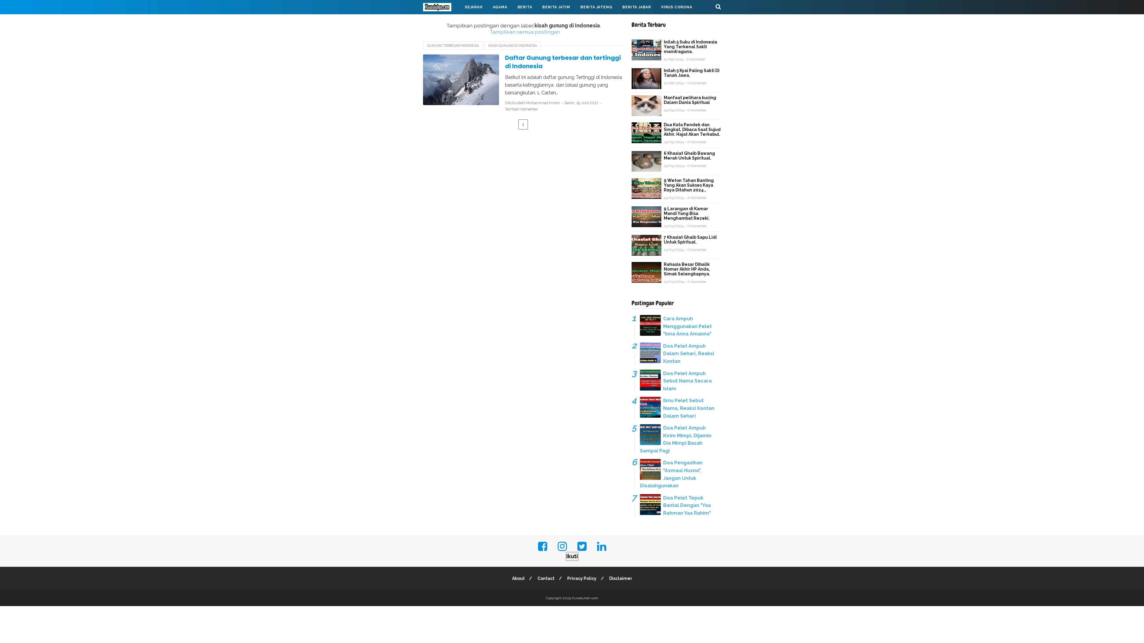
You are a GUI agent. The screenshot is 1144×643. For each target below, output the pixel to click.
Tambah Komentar (521, 109)
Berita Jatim (556, 7)
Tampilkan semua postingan (524, 32)
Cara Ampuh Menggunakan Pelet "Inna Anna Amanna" (687, 326)
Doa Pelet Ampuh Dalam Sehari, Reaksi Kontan (688, 353)
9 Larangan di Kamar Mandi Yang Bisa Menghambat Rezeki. (687, 213)
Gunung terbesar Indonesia (453, 46)
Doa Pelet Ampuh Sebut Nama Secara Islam (687, 381)
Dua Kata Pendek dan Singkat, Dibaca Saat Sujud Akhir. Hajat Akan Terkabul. (692, 129)
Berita (524, 7)
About (518, 578)
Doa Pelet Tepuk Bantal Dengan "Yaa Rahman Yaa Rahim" (687, 505)
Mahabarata (442, 21)
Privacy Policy (581, 578)
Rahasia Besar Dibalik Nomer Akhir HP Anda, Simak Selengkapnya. (687, 269)
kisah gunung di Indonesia (512, 46)
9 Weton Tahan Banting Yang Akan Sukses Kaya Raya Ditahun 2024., (689, 185)
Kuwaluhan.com (585, 598)
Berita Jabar (636, 7)
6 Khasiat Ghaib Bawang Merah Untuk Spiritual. (689, 155)
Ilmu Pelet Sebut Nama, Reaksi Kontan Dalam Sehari (688, 408)
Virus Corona (676, 7)
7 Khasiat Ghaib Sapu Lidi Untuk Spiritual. (690, 239)
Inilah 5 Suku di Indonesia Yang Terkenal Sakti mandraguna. (690, 47)
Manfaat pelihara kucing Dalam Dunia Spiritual (690, 100)
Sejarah (474, 7)
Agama (500, 7)
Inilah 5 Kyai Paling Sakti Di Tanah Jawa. (691, 73)
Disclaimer (620, 578)
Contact (545, 578)
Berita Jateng (596, 7)
